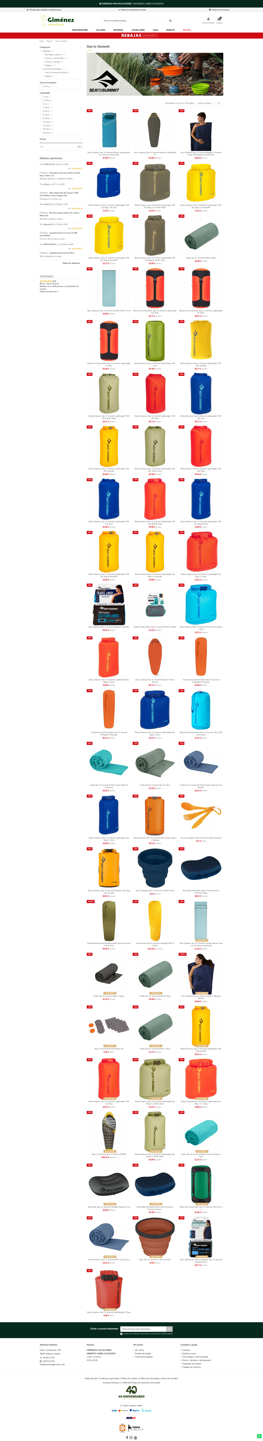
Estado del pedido (143, 1353)
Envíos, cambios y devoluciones (196, 1360)
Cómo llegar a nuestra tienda (195, 1357)
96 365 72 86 (48, 1357)
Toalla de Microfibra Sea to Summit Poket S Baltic (155, 627)
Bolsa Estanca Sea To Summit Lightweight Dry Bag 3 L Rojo (201, 575)
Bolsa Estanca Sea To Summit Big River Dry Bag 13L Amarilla (109, 891)
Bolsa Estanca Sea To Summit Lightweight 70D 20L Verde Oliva (155, 470)
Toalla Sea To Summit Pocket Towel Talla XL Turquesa (109, 786)
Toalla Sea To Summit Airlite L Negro (109, 996)
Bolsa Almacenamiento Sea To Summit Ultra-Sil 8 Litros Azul (201, 733)
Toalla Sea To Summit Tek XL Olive (155, 785)
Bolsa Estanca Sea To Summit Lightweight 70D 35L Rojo (155, 417)
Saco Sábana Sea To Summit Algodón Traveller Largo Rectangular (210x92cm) (201, 153)
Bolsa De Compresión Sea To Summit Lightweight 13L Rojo (154, 312)
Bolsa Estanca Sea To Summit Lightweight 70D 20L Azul (109, 522)
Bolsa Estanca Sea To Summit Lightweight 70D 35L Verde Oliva (109, 417)
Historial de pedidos (144, 1357)
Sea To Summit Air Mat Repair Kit (109, 1049)
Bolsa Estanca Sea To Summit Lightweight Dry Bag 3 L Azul (155, 733)
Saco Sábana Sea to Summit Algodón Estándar (108, 627)
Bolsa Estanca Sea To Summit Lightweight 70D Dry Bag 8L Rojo (155, 522)
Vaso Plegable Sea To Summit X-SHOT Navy (155, 890)
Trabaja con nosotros (191, 1367)
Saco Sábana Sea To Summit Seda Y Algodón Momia (201, 997)
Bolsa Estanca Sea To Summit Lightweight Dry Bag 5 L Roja (109, 681)
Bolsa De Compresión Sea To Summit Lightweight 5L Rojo (108, 364)
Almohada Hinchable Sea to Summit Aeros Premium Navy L (155, 1208)
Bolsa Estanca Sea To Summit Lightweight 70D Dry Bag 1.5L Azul (109, 206)
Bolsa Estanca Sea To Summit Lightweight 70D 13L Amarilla (201, 1050)
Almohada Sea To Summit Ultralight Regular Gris (109, 1207)
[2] (75, 168)
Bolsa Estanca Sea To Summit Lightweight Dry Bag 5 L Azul (109, 839)
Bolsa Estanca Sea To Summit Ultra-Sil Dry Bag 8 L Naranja (155, 839)
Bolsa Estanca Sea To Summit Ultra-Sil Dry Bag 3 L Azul (201, 628)
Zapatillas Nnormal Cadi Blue (61, 253)
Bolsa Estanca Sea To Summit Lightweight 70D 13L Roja (109, 1102)
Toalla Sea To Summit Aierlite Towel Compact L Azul (201, 1155)
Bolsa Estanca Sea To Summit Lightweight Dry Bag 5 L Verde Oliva (155, 1155)
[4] (79, 168)
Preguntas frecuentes (220, 10)
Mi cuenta (139, 1350)
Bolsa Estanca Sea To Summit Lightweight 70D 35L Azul (201, 417)
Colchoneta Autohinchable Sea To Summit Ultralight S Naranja (109, 733)
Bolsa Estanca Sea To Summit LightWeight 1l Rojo (109, 1312)
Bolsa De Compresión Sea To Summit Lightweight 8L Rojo (200, 312)
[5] (82, 168)
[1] (73, 168)
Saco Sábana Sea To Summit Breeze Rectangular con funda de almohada (109, 153)
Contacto (186, 1350)
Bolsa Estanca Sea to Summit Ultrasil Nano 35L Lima (154, 364)
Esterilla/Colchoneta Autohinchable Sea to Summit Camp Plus (109, 944)
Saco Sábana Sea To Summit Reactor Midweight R (155, 153)
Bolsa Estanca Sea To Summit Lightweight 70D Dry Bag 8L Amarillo (109, 575)
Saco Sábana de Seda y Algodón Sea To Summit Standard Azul (201, 1260)
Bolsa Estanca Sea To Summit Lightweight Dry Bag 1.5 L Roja (201, 1102)
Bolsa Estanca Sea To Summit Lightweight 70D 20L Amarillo (109, 470)
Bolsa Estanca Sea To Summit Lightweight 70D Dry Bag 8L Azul (201, 522)
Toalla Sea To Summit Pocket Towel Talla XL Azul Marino (201, 786)
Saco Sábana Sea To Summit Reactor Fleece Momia (155, 681)
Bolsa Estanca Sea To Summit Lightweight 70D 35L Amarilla (201, 364)
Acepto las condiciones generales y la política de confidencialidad (148, 1334)
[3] (77, 168)
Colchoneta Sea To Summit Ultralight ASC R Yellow (155, 944)
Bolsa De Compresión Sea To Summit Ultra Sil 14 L (201, 1208)
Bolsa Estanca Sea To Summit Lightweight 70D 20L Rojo (201, 470)
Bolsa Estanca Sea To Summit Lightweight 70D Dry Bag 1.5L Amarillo (201, 206)
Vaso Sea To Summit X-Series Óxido (155, 1259)
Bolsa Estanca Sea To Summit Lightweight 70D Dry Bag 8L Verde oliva (155, 259)
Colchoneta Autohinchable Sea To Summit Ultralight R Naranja (201, 681)
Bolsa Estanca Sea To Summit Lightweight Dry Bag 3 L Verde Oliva (155, 1102)
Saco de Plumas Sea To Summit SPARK (109, 1154)
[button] (80, 30)
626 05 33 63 (48, 1361)
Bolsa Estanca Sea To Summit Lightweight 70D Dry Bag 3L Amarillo (109, 259)
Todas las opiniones (71, 263)
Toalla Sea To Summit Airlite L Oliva (155, 1049)
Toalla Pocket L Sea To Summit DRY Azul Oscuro (109, 1259)
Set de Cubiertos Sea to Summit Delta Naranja (201, 838)
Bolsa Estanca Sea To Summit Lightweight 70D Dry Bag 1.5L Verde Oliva (155, 206)
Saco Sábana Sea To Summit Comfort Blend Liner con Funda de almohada (201, 944)
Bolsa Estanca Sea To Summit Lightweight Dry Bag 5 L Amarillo (155, 575)
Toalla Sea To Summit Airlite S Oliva (201, 258)
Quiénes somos (189, 1353)
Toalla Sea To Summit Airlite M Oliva (155, 996)
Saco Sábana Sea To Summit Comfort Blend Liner (109, 311)
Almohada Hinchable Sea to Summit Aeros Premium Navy (201, 891)
